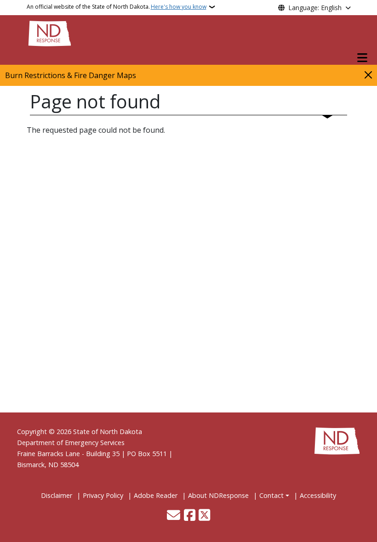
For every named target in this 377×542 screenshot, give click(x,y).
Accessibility (318, 495)
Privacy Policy (103, 495)
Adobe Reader (155, 495)
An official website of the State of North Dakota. (116, 7)
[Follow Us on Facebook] (189, 515)
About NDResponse (218, 495)
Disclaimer (56, 495)
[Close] (368, 74)
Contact (271, 495)
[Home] (50, 33)
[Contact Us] (173, 515)
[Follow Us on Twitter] (204, 515)
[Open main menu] (362, 58)
